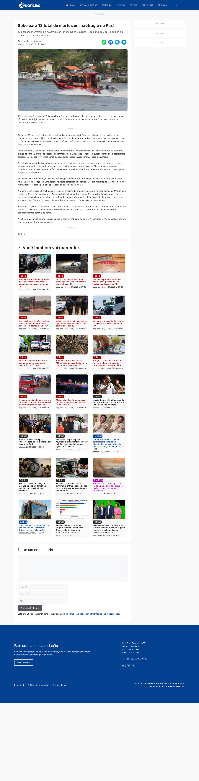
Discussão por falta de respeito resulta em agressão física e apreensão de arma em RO (107, 281)
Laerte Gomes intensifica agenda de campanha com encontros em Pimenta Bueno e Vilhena (108, 402)
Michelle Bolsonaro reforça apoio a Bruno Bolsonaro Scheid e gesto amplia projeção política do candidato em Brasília (109, 528)
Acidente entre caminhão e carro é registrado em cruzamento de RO (108, 323)
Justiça (23, 522)
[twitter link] (124, 665)
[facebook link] (133, 665)
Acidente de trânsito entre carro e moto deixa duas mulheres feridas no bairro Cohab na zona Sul (35, 402)
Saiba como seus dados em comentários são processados (90, 614)
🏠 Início (70, 5)
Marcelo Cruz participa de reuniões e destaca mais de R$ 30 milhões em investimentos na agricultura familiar (72, 443)
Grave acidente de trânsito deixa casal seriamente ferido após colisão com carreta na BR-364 (34, 323)
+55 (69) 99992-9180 (136, 658)
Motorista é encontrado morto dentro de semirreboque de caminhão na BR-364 (33, 362)
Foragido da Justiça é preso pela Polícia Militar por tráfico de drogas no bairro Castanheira (108, 362)
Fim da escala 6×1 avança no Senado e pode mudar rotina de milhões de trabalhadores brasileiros (34, 487)
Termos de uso (60, 685)
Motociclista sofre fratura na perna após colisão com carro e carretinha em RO (71, 281)
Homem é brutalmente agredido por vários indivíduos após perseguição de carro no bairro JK (34, 283)
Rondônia (107, 5)
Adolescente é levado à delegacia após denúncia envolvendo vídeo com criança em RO (71, 323)
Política (120, 5)
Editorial (163, 5)
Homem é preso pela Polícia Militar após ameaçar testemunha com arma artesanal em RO (71, 362)
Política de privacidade (39, 685)
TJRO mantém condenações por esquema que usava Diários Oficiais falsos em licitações (34, 527)
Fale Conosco (23, 662)
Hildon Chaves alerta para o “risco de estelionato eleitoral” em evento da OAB (35, 441)
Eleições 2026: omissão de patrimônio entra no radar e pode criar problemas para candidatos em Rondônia (71, 487)
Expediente (147, 5)
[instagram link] (128, 665)
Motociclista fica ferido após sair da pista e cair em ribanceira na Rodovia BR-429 (71, 402)
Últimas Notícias (88, 5)
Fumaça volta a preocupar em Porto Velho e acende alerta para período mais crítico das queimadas (108, 487)
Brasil (23, 234)
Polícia (133, 5)
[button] (176, 5)
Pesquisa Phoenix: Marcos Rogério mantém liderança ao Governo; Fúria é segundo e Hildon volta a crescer (70, 528)
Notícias (98, 436)
